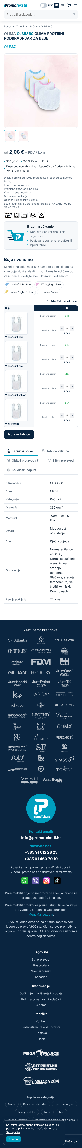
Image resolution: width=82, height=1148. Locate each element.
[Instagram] (46, 880)
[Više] (72, 328)
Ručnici (33, 26)
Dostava (41, 1033)
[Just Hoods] (17, 683)
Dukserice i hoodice (35, 1104)
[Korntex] (41, 705)
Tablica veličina (57, 451)
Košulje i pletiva (27, 1112)
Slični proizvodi (63, 460)
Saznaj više (13, 1132)
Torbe (47, 1112)
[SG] (64, 748)
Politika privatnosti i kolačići (41, 999)
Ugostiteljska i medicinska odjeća (55, 1119)
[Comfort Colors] (17, 651)
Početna (9, 26)
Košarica (41, 977)
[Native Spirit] (17, 726)
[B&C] (41, 640)
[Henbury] (41, 672)
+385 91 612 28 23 (41, 852)
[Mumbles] (64, 715)
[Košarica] (69, 5)
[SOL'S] (17, 759)
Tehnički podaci (23, 451)
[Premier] (41, 737)
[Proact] (64, 737)
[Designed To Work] (64, 651)
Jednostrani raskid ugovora (41, 1027)
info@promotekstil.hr (41, 837)
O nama (41, 1005)
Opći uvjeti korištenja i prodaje (41, 993)
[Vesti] (29, 780)
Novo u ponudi (41, 971)
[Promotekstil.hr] (15, 5)
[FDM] (41, 662)
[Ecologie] (17, 662)
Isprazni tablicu (19, 434)
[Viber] (35, 880)
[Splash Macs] (17, 769)
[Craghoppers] (41, 651)
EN (62, 5)
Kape (61, 1112)
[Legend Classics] (41, 715)
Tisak (41, 1039)
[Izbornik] (75, 5)
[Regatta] (17, 748)
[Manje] (62, 328)
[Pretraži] (74, 14)
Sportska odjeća (64, 1104)
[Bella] (64, 640)
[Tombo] (41, 769)
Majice (12, 1104)
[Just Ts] (64, 683)
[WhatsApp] (25, 880)
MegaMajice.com (40, 914)
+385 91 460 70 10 (41, 859)
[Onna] (17, 737)
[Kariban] (41, 694)
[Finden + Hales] (64, 662)
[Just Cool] (64, 672)
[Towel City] (64, 769)
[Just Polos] (41, 683)
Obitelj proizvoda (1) (26, 460)
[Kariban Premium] (64, 694)
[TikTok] (57, 880)
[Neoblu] (41, 726)
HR (56, 5)
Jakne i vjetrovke (17, 1119)
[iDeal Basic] (52, 780)
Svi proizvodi (41, 959)
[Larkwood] (17, 715)
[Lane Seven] (64, 705)
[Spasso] (64, 759)
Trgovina (21, 26)
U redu (13, 1139)
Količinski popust (24, 470)
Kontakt (41, 1021)
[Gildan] (17, 672)
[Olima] (10, 47)
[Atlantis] (17, 640)
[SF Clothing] (41, 748)
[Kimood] (17, 705)
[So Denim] (41, 759)
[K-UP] (17, 694)
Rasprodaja (41, 965)
